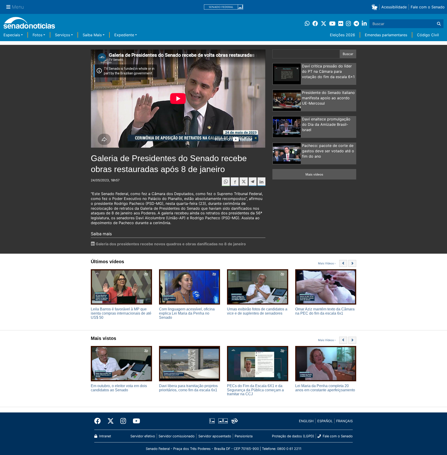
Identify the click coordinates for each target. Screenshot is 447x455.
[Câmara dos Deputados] (212, 421)
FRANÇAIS (344, 421)
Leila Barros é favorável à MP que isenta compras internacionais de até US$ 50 (121, 313)
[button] (375, 7)
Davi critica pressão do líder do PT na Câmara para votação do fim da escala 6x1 (328, 71)
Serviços (62, 35)
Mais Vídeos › (326, 263)
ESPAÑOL (325, 421)
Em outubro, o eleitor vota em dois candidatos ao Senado (119, 388)
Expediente (124, 35)
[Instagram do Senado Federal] (123, 421)
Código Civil (428, 35)
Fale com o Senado (428, 7)
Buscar (348, 54)
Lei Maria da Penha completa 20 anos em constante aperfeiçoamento (325, 388)
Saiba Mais (92, 35)
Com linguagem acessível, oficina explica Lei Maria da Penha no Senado (187, 313)
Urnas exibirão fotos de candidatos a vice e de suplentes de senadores (257, 311)
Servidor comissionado (177, 436)
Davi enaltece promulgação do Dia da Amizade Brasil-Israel (326, 124)
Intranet (104, 436)
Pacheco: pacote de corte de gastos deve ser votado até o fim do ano (328, 151)
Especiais (11, 35)
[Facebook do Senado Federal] (99, 421)
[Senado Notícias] (29, 24)
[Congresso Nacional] (223, 421)
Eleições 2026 (342, 35)
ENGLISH (306, 421)
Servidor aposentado (214, 436)
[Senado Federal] (223, 7)
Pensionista (244, 436)
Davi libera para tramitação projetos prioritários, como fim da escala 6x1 (188, 388)
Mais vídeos (314, 174)
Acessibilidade (394, 7)
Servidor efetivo (142, 436)
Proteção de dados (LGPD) (293, 436)
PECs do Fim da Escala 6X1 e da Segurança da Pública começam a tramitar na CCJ (255, 390)
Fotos (37, 35)
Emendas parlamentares (386, 35)
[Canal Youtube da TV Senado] (134, 421)
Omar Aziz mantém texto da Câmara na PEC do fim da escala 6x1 (325, 311)
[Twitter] (110, 421)
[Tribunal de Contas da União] (234, 421)
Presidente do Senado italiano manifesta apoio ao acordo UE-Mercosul (328, 98)
